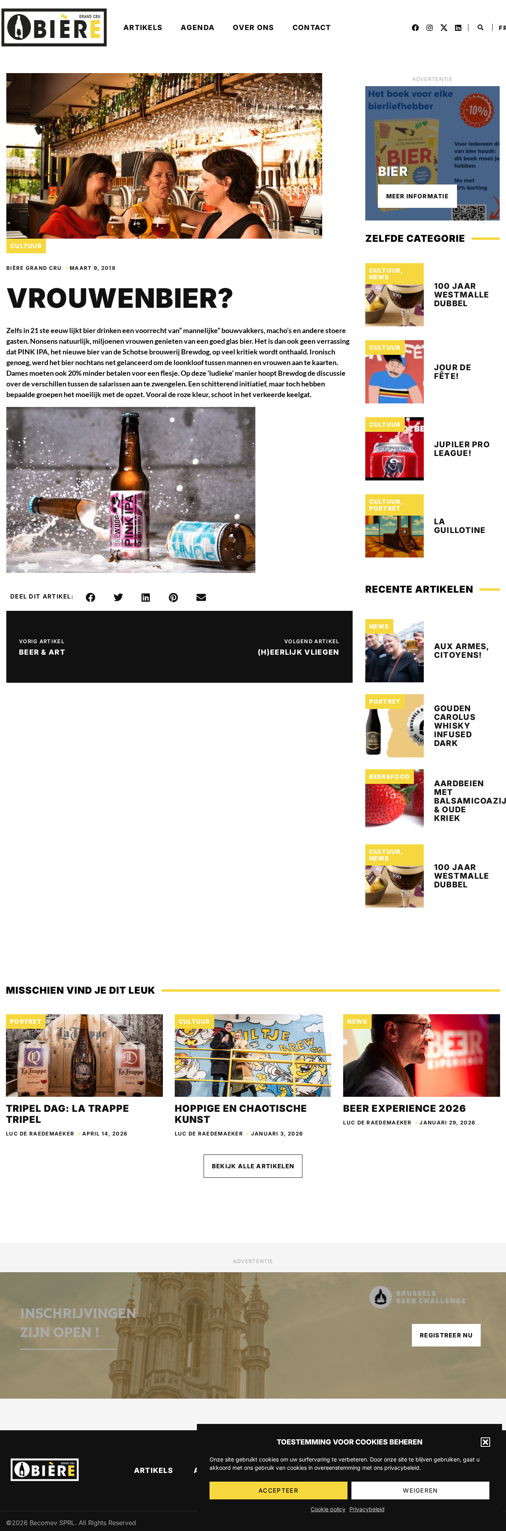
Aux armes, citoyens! (461, 651)
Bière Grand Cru (34, 268)
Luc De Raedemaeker (40, 1133)
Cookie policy (328, 1509)
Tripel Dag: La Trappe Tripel (67, 1114)
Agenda (198, 27)
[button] (485, 1442)
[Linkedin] (458, 27)
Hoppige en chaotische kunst (241, 1114)
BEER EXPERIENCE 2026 (404, 1108)
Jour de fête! (452, 372)
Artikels (142, 27)
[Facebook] (415, 27)
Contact (312, 27)
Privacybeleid (367, 1509)
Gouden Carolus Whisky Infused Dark (455, 726)
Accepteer (278, 1490)
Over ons (253, 27)
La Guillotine (460, 526)
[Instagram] (429, 27)
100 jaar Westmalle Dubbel (461, 294)
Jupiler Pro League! (462, 449)
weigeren (420, 1490)
